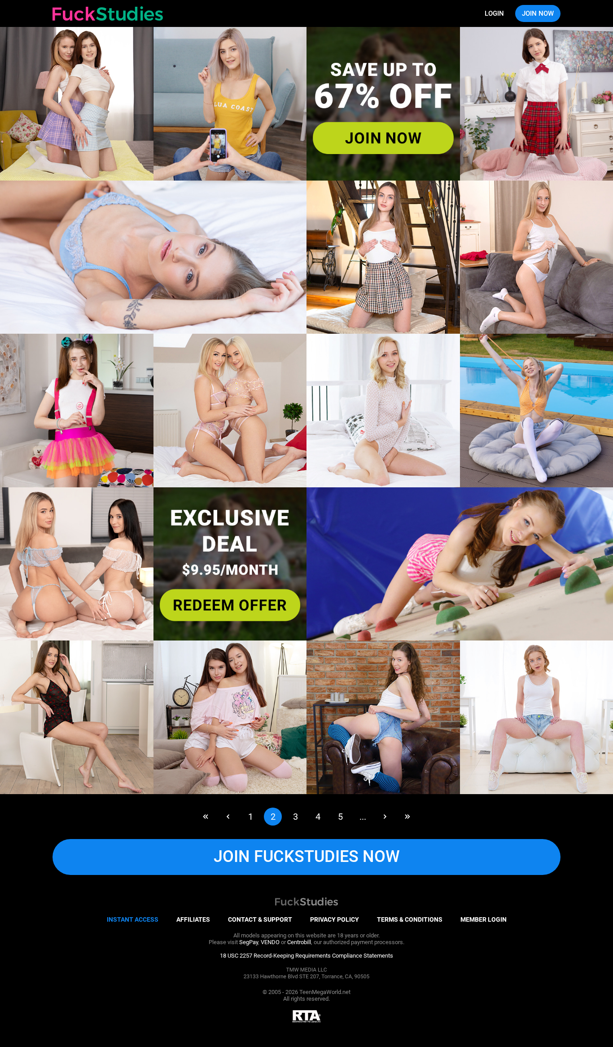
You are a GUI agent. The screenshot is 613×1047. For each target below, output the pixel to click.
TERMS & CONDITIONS (409, 919)
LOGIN (494, 13)
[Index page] (108, 13)
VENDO (270, 942)
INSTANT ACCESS (132, 919)
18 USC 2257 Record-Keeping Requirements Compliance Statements (306, 955)
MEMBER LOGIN (483, 919)
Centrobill (299, 942)
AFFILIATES (193, 919)
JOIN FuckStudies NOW (307, 856)
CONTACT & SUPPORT (260, 919)
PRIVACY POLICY (334, 919)
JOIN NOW (538, 13)
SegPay (248, 942)
